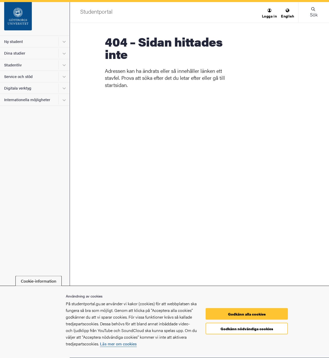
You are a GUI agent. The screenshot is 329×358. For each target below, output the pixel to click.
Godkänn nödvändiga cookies (247, 328)
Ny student (13, 41)
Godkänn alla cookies (247, 314)
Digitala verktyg (17, 88)
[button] (269, 13)
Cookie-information (38, 281)
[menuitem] (269, 13)
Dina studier (14, 53)
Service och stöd (18, 76)
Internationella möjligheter (27, 99)
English (287, 16)
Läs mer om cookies (118, 344)
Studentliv (13, 64)
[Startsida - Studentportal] (35, 19)
